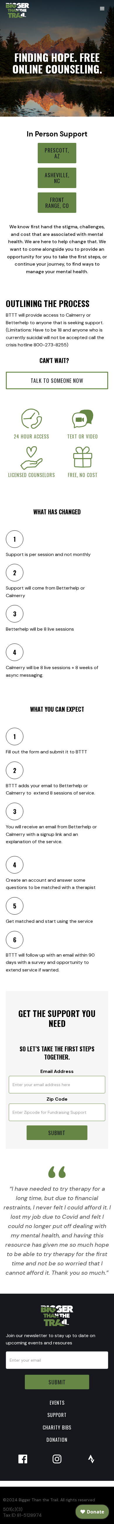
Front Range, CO (57, 202)
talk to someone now (57, 380)
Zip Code (57, 1099)
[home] (16, 10)
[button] (102, 8)
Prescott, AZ (57, 153)
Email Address (57, 1071)
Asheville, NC (57, 178)
